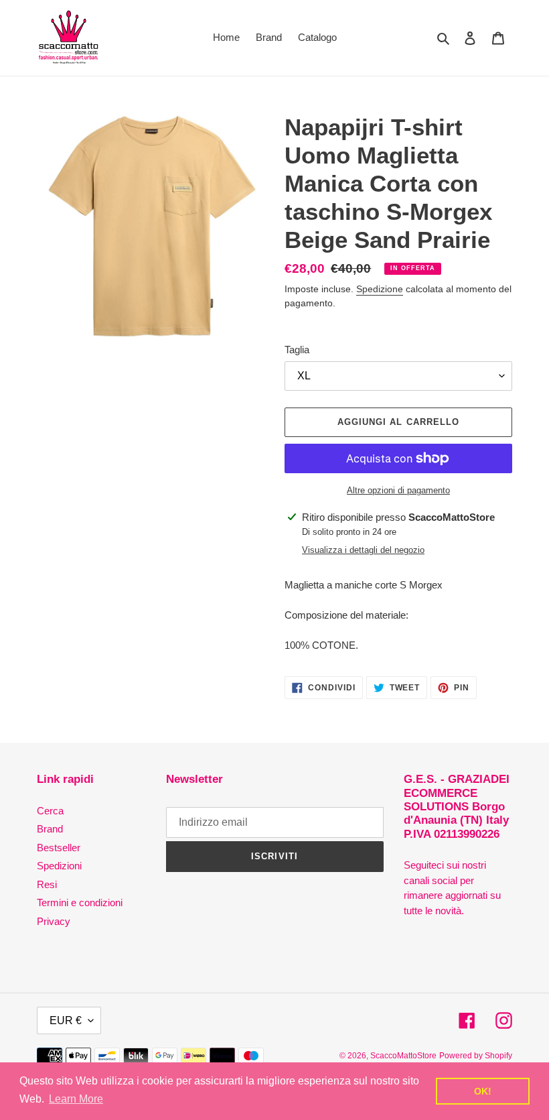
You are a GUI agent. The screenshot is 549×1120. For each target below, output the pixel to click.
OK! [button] (482, 1091)
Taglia (297, 349)
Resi (47, 884)
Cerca (50, 810)
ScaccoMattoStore (403, 1055)
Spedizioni (59, 865)
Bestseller (58, 847)
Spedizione (379, 289)
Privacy (53, 921)
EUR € (66, 1020)
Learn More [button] (76, 1099)
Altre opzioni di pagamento (398, 490)
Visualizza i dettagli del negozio (363, 550)
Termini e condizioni (80, 902)
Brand (50, 828)
